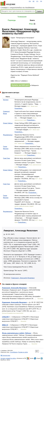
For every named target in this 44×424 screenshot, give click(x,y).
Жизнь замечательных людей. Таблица (16, 333)
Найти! (39, 11)
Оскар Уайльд (7, 123)
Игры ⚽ (32, 24)
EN (30, 1)
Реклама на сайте (23, 352)
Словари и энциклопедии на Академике (17, 8)
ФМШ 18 (5, 325)
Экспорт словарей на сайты (8, 358)
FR (41, 1)
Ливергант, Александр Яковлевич (23, 278)
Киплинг (5, 99)
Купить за (20, 85)
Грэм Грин (6, 158)
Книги (32, 20)
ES (37, 1)
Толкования (22, 17)
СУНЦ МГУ (5, 317)
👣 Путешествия (5, 355)
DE (33, 1)
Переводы (12, 20)
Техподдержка (13, 352)
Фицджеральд (7, 135)
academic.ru (8, 3)
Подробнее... (19, 108)
